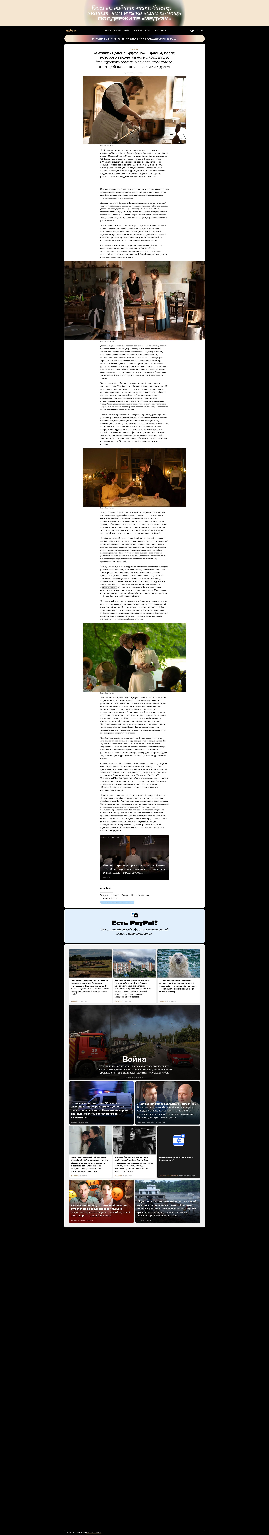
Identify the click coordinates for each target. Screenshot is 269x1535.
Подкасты (137, 31)
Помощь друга (159, 31)
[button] (134, 110)
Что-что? (114, 898)
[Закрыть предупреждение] (202, 1532)
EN (202, 30)
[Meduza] (71, 30)
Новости (107, 31)
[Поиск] (197, 30)
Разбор (127, 31)
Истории (118, 31)
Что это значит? (93, 1533)
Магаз (147, 31)
